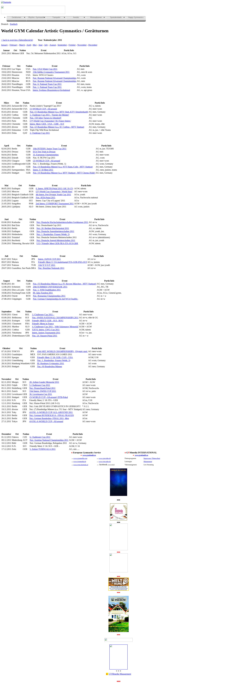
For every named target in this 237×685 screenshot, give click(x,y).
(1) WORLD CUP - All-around (43, 109)
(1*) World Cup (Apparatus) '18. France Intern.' (50, 121)
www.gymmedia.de (79, 462)
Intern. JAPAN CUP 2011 (49, 259)
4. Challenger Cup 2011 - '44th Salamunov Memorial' (55, 326)
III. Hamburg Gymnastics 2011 (50, 363)
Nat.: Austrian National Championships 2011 (49, 440)
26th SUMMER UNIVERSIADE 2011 (50, 287)
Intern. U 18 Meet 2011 (43, 170)
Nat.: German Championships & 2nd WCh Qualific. (55, 299)
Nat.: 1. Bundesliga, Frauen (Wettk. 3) (53, 360)
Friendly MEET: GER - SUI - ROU (47, 320)
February (13, 45)
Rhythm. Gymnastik (36, 17)
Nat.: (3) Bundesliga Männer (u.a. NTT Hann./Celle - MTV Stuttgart (63, 167)
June (41, 45)
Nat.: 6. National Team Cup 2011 (47, 84)
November (82, 45)
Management (148, 462)
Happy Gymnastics (135, 17)
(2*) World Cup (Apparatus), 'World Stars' (54, 191)
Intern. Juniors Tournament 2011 (46, 333)
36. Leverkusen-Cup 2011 (40, 394)
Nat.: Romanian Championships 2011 (49, 296)
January (4, 45)
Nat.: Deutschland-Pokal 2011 (42, 388)
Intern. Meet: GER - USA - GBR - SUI (47, 124)
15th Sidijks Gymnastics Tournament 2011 (51, 72)
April (28, 45)
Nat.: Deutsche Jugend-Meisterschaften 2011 (55, 240)
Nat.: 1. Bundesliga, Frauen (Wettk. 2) (53, 234)
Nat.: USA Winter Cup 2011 (45, 69)
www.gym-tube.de (105, 458)
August (53, 45)
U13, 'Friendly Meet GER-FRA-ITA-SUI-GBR (57, 243)
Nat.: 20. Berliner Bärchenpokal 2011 (52, 228)
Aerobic (76, 17)
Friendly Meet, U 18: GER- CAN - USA (55, 357)
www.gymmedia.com (80, 458)
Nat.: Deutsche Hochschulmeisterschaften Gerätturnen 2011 (62, 222)
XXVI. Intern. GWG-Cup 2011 (46, 329)
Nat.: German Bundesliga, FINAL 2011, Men (49, 418)
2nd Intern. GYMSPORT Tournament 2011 (55, 203)
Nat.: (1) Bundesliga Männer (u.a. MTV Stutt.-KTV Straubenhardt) (59, 112)
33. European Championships (46, 155)
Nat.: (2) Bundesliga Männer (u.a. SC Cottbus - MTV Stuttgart (57, 127)
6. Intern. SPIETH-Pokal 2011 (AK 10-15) (54, 188)
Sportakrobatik (116, 17)
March (22, 45)
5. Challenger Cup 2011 (39, 385)
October (72, 45)
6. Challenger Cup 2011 (40, 437)
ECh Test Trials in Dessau (44, 152)
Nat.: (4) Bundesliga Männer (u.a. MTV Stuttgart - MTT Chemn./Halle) (64, 173)
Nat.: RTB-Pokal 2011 (45, 197)
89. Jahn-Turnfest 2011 (43, 293)
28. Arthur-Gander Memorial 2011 (44, 382)
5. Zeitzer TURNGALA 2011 (43, 449)
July (46, 45)
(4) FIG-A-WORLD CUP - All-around (46, 421)
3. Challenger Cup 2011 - (43, 314)
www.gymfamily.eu (89, 455)
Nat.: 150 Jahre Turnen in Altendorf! (45, 118)
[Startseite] (6, 2)
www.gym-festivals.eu (80, 465)
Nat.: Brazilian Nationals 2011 (51, 268)
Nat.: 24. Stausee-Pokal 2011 (44, 336)
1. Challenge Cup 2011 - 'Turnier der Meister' (49, 115)
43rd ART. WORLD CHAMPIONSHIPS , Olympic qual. (62, 351)
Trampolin (56, 17)
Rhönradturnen (96, 17)
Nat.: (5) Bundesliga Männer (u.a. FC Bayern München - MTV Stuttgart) (64, 284)
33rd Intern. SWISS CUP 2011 (42, 391)
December (92, 45)
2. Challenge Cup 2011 (40, 133)
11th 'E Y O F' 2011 (46, 265)
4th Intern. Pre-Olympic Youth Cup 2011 (53, 194)
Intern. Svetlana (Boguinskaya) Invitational (51, 90)
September (62, 45)
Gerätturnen (16, 17)
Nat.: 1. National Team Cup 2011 (47, 87)
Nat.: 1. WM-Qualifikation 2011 (47, 290)
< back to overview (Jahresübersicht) (17, 40)
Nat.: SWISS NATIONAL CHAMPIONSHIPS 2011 (55, 317)
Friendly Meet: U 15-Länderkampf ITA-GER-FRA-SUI (62, 262)
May (35, 45)
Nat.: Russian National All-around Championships (54, 78)
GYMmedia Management (120, 674)
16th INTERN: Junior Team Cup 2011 (49, 148)
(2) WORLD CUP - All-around (46, 161)
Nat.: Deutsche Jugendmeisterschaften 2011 (55, 231)
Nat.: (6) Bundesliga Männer (49, 366)
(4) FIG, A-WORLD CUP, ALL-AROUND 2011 (51, 412)
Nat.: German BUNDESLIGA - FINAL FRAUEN (51, 415)
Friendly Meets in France (43, 323)
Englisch (13, 24)
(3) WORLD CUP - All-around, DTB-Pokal (48, 397)
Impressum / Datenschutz (152, 458)
